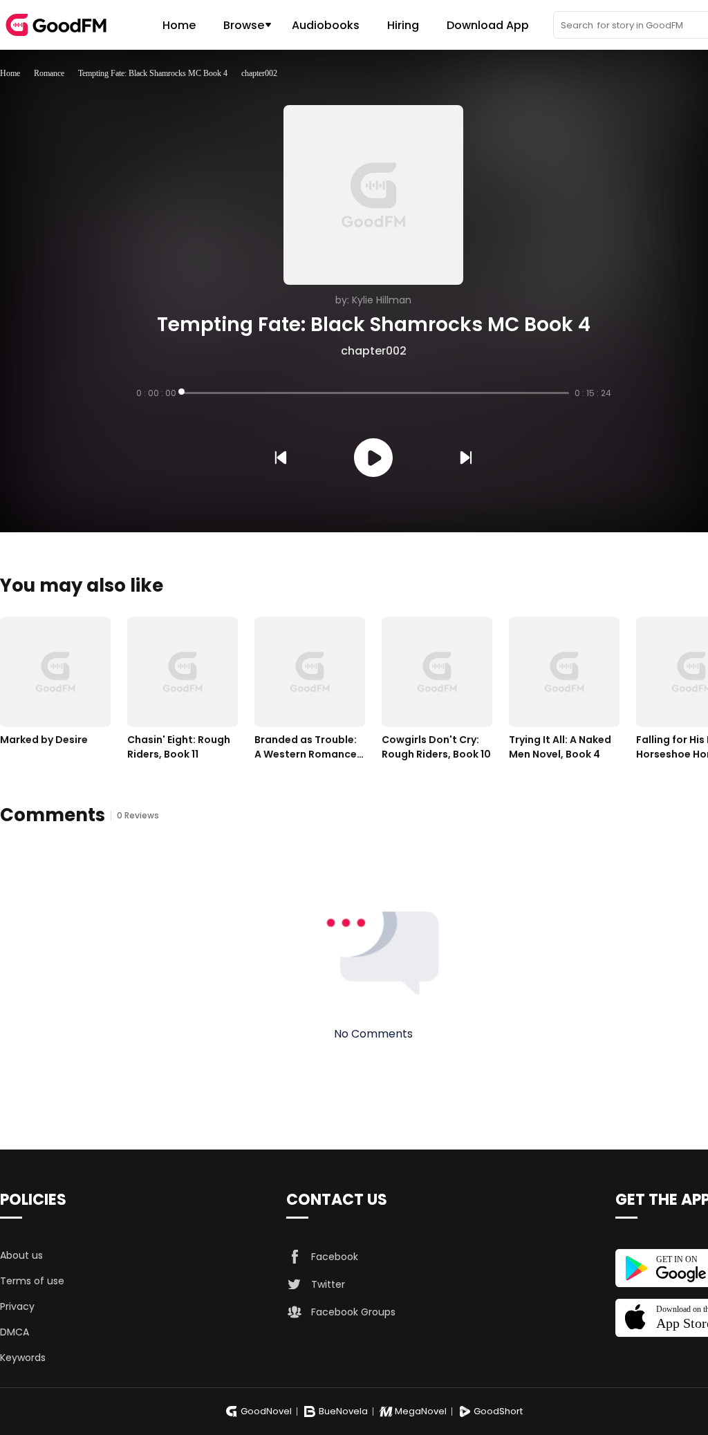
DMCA (14, 1332)
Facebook (334, 1257)
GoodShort (498, 1411)
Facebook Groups (353, 1312)
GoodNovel (266, 1411)
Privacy (17, 1306)
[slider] (375, 393)
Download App (488, 25)
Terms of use (32, 1281)
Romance (49, 73)
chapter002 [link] (259, 73)
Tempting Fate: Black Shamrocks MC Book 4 (152, 73)
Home (179, 25)
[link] (10, 73)
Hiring (403, 25)
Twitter (328, 1284)
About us (21, 1255)
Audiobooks (326, 25)
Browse (243, 25)
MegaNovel (421, 1411)
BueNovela (343, 1411)
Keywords (23, 1357)
